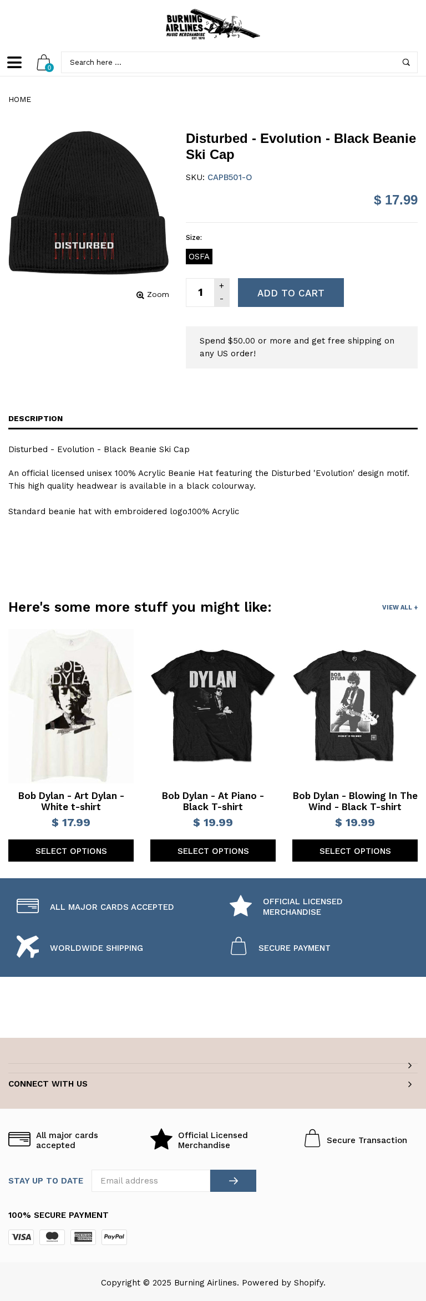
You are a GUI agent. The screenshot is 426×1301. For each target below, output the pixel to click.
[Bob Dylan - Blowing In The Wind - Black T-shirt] (355, 706)
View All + (400, 607)
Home (19, 99)
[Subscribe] (233, 1181)
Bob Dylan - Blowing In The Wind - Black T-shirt (355, 801)
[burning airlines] (213, 24)
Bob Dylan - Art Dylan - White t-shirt (71, 801)
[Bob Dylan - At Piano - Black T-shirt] (213, 706)
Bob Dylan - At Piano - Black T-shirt (213, 801)
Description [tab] (35, 418)
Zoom (158, 294)
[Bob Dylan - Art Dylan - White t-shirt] (71, 706)
